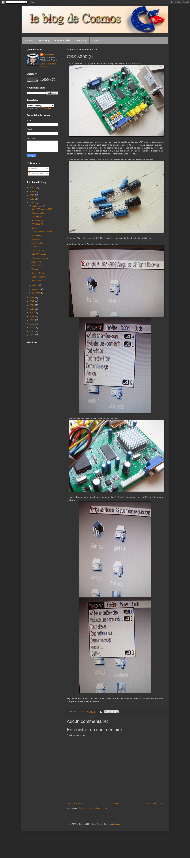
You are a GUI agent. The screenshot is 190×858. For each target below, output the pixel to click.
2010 (32, 187)
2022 (32, 320)
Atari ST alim (37, 243)
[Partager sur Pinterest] (117, 711)
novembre (36, 289)
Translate (47, 108)
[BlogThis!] (108, 711)
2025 (32, 331)
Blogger (116, 824)
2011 (32, 191)
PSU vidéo (36, 281)
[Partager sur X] (111, 711)
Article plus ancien (155, 803)
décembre (36, 293)
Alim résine (36, 262)
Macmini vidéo (37, 235)
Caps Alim (35, 239)
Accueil (29, 40)
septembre (37, 206)
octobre (35, 285)
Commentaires (36, 173)
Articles (33, 169)
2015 (32, 203)
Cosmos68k (48, 55)
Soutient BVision (38, 273)
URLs (95, 40)
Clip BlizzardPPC (38, 277)
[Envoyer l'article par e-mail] (101, 712)
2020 (32, 312)
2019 (32, 309)
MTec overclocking (39, 258)
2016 (32, 297)
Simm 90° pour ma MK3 (41, 209)
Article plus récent (75, 803)
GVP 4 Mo (36, 247)
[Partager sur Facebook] (114, 711)
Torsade (34, 269)
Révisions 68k (62, 40)
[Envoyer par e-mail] (105, 711)
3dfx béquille (36, 217)
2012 (32, 195)
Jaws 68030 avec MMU (41, 232)
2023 (32, 324)
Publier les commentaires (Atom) (93, 808)
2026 (32, 335)
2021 (32, 316)
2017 (32, 301)
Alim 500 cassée (38, 254)
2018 (32, 305)
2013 (32, 199)
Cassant (35, 228)
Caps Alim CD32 (38, 250)
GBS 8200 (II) (37, 224)
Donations (81, 40)
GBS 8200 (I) (37, 220)
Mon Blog (44, 40)
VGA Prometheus (38, 213)
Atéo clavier (36, 265)
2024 (32, 328)
